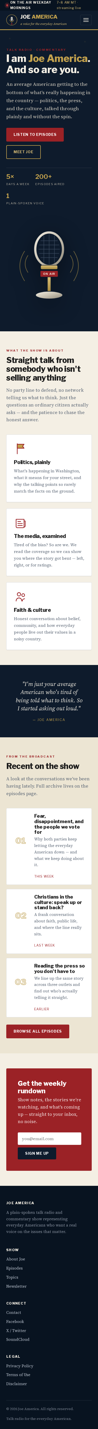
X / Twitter (16, 1330)
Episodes (14, 1268)
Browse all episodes (38, 1031)
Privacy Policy (19, 1366)
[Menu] (86, 20)
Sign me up (37, 1153)
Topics (12, 1277)
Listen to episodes (35, 134)
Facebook (15, 1321)
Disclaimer (16, 1383)
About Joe (15, 1259)
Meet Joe (23, 152)
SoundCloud (18, 1339)
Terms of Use (18, 1374)
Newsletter (16, 1286)
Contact (13, 1312)
